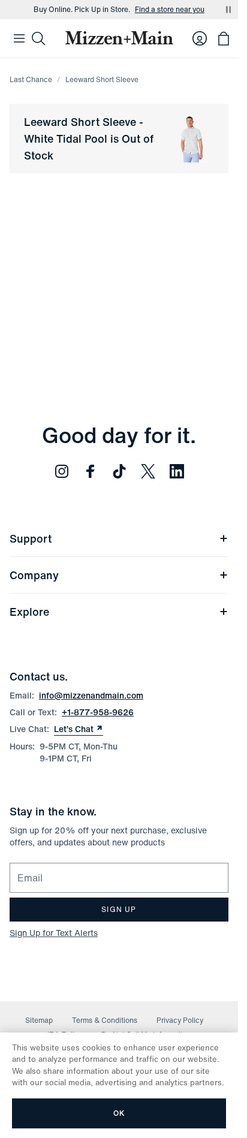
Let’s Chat (78, 729)
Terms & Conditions (104, 1020)
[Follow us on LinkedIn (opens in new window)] (176, 471)
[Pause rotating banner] (228, 9)
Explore (29, 611)
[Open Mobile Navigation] (19, 38)
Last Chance (31, 79)
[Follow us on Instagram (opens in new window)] (61, 471)
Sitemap (39, 1020)
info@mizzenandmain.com (91, 695)
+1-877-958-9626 (98, 712)
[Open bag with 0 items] (223, 38)
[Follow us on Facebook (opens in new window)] (90, 471)
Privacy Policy (179, 1020)
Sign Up (118, 909)
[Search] (38, 38)
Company (34, 575)
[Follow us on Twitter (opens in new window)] (148, 471)
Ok (119, 1113)
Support (31, 538)
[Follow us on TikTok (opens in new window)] (119, 471)
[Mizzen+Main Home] (119, 37)
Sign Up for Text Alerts (54, 932)
